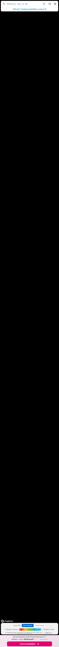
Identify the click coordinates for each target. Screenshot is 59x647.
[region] (29, 323)
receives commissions (24, 632)
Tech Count (39, 625)
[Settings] (55, 4)
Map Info (48, 632)
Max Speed (27, 625)
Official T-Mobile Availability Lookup (28, 9)
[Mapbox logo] (7, 621)
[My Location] (44, 4)
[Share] (49, 4)
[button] (35, 639)
